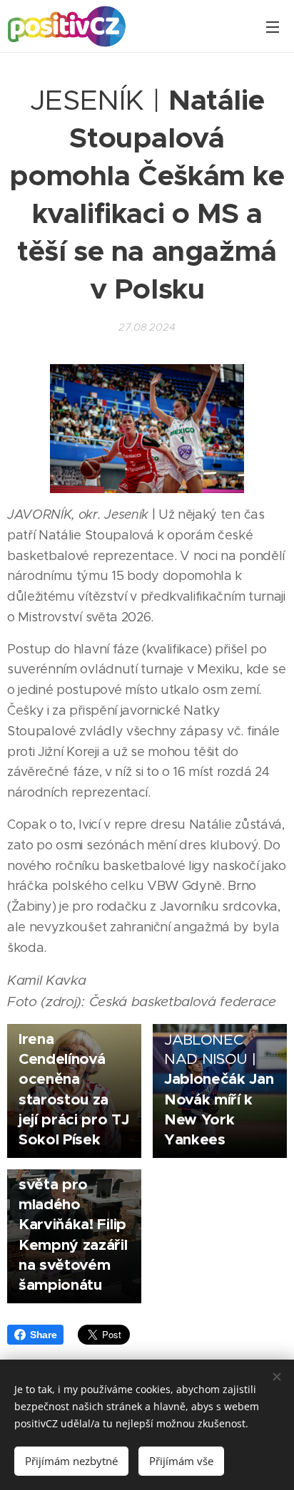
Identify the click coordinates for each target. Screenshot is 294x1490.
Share (43, 1334)
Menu (272, 26)
